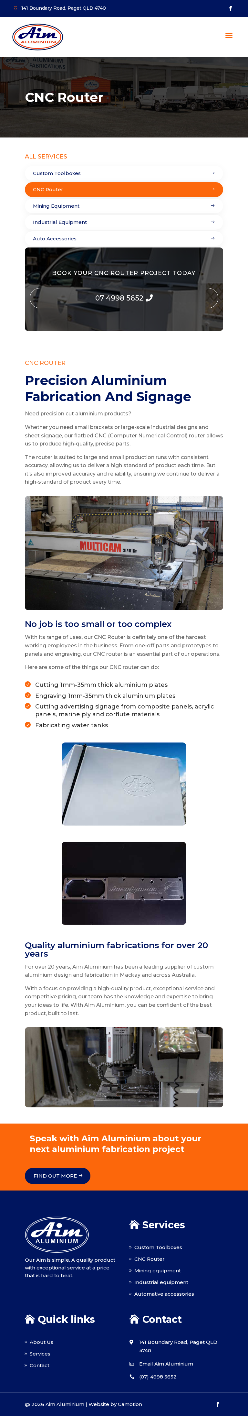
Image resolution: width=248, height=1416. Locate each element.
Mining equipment (157, 1271)
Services (40, 1354)
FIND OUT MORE (55, 1176)
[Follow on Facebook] (230, 8)
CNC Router (48, 189)
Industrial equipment (161, 1282)
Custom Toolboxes (57, 173)
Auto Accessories (55, 239)
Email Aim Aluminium (166, 1364)
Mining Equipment (56, 206)
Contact (39, 1365)
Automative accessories (164, 1294)
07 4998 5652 (119, 298)
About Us (41, 1342)
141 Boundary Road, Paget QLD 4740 (63, 8)
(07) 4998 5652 (158, 1377)
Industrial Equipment (60, 222)
